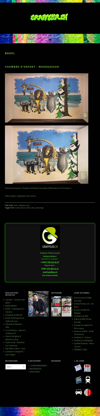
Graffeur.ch (50, 17)
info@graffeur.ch (50, 272)
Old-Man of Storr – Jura (15, 348)
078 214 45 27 (53, 262)
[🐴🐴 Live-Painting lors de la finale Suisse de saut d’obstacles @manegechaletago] (66, 301)
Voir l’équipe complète (50, 275)
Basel (23, 208)
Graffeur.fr (78, 337)
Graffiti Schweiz (81, 343)
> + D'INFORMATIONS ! (37, 366)
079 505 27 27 (53, 269)
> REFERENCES (35, 369)
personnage (39, 208)
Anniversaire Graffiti (83, 298)
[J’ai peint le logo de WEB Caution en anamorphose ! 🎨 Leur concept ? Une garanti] (56, 312)
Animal (17, 208)
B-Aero (77, 310)
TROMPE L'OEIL (80, 350)
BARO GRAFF (11, 306)
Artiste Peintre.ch (81, 304)
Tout (28, 205)
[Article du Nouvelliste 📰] (66, 312)
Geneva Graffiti (80, 331)
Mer (33, 208)
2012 (16, 205)
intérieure (22, 205)
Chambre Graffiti (81, 316)
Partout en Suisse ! (50, 256)
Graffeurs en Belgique (83, 340)
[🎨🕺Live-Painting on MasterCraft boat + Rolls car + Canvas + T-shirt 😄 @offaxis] (56, 301)
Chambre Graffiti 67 (13, 315)
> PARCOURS (34, 372)
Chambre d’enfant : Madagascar (32, 66)
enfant (28, 208)
